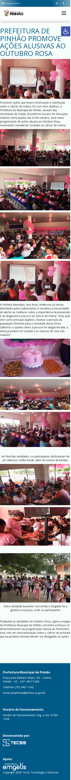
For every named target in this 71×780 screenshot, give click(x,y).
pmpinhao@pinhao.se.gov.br (28, 693)
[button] (66, 31)
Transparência (12, 3)
